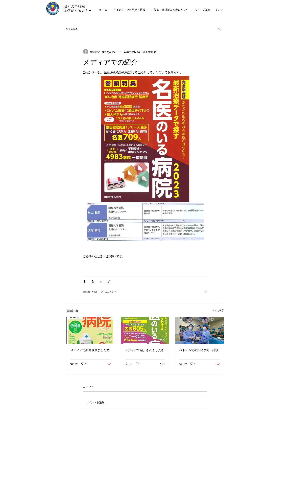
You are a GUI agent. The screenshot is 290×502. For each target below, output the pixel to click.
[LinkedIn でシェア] (101, 281)
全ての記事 (72, 28)
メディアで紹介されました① (144, 350)
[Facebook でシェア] (84, 281)
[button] (219, 28)
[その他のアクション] (205, 52)
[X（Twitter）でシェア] (92, 281)
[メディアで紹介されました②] (90, 330)
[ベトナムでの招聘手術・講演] (199, 330)
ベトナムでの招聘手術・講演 (199, 350)
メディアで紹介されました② (90, 350)
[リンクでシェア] (109, 281)
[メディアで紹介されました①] (145, 330)
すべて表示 (218, 310)
